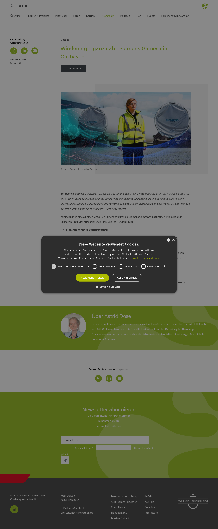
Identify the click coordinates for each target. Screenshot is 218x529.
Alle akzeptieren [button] (92, 277)
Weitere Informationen (146, 258)
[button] (109, 287)
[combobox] (168, 240)
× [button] (173, 240)
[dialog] (109, 264)
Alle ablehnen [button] (127, 277)
